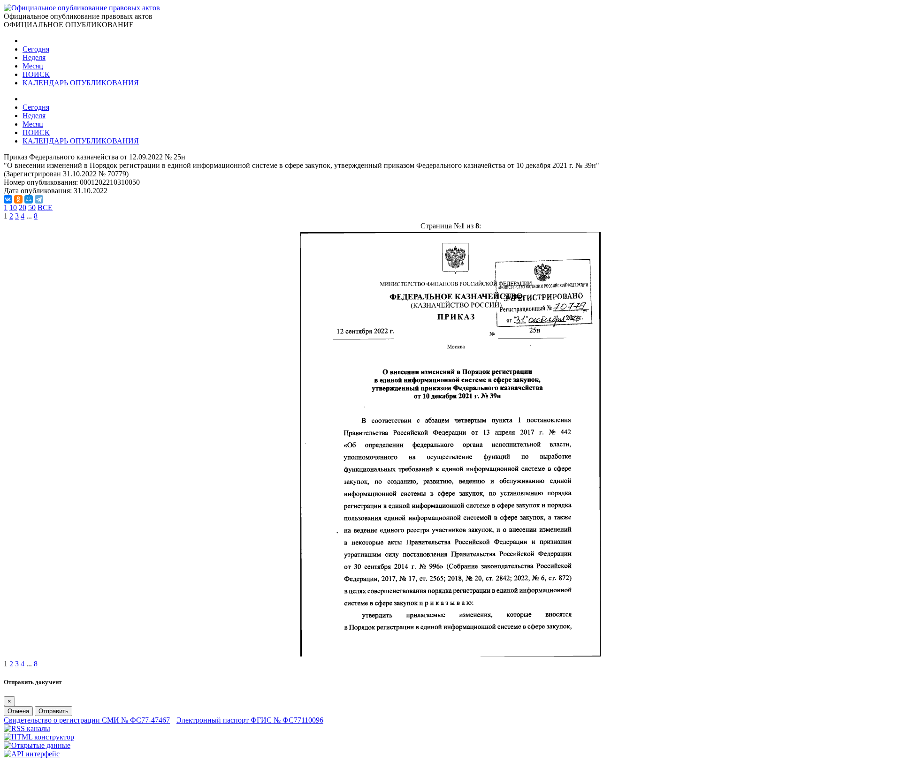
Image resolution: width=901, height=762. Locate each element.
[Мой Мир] (28, 199)
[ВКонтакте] (8, 199)
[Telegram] (39, 199)
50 (32, 207)
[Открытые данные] (37, 745)
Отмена (18, 711)
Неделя (34, 57)
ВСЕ (45, 207)
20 (22, 207)
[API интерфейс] (32, 754)
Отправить (53, 711)
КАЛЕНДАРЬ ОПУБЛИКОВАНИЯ (81, 83)
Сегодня (36, 49)
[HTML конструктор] (39, 737)
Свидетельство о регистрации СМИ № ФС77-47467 (87, 720)
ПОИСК (36, 74)
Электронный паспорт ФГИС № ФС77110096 (249, 720)
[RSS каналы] (27, 728)
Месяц (33, 66)
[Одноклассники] (18, 199)
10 (13, 207)
